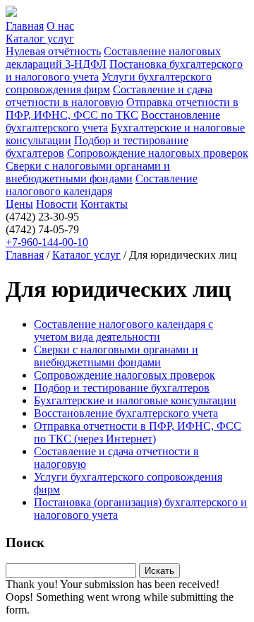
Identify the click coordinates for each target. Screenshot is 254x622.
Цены (19, 204)
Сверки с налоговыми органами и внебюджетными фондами (88, 172)
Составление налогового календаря (102, 184)
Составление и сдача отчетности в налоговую (109, 95)
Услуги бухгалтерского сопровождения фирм (109, 83)
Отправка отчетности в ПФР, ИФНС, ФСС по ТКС (122, 108)
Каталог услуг (40, 39)
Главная (25, 26)
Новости (57, 204)
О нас (60, 26)
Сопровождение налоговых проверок (157, 153)
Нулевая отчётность (53, 51)
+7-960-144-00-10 (47, 242)
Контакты (104, 204)
